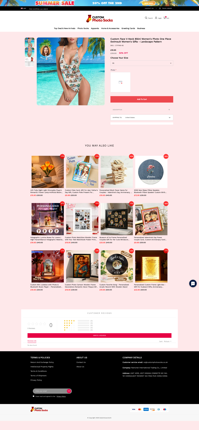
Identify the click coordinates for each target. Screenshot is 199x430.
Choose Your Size (119, 58)
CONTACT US (149, 8)
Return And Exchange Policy (42, 362)
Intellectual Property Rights (42, 367)
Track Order (167, 8)
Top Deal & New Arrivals (64, 28)
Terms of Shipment (38, 376)
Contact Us (81, 362)
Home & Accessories (110, 28)
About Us (80, 367)
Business (141, 28)
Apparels (95, 28)
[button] (40, 71)
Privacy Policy (36, 380)
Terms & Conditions (39, 371)
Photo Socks (83, 28)
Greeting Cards (128, 28)
